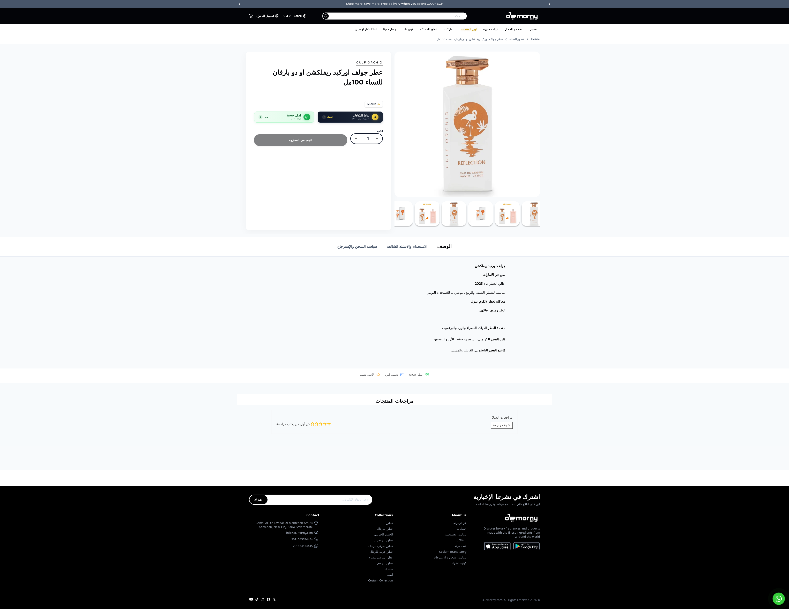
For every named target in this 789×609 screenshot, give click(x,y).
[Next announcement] (549, 4)
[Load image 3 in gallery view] (480, 213)
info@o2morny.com (299, 533)
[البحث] (325, 16)
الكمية (380, 131)
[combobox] (403, 16)
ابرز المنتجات (469, 29)
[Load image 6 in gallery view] (400, 213)
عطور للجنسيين (383, 540)
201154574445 (303, 546)
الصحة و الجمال (514, 29)
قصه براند (460, 546)
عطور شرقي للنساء (381, 557)
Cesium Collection (380, 580)
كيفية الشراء (458, 563)
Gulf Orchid (369, 62)
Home (535, 39)
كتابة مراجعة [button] (501, 425)
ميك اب (388, 569)
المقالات (461, 540)
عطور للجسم (385, 563)
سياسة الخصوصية (455, 534)
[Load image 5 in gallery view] (427, 213)
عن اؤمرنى (459, 523)
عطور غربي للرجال (381, 552)
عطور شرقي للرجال (380, 546)
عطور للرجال (385, 529)
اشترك (258, 500)
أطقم (389, 575)
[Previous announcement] (239, 4)
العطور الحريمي (383, 534)
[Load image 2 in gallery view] (507, 213)
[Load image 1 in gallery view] (534, 213)
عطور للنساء (516, 39)
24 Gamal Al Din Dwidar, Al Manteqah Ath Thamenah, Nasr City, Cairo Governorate (284, 525)
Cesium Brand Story (452, 552)
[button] (251, 16)
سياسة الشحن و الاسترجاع (450, 557)
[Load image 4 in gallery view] (454, 213)
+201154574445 (302, 539)
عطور (533, 29)
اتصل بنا (461, 529)
